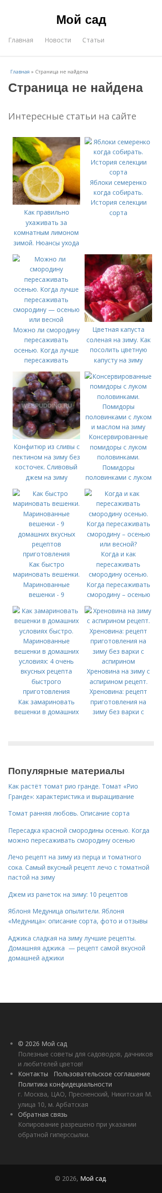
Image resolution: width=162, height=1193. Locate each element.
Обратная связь (43, 1114)
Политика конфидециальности (65, 1084)
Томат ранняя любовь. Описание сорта (69, 813)
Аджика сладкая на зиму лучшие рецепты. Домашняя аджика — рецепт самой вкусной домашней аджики (76, 948)
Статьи (93, 40)
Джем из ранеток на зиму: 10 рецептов (68, 894)
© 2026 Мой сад (42, 1043)
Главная (20, 40)
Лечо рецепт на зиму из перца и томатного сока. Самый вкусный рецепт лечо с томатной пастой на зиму (78, 867)
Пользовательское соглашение (102, 1073)
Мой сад (81, 19)
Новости (58, 40)
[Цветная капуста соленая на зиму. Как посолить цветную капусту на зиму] (118, 319)
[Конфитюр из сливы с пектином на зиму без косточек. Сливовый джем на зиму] (46, 436)
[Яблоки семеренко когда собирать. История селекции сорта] (118, 172)
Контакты (33, 1073)
